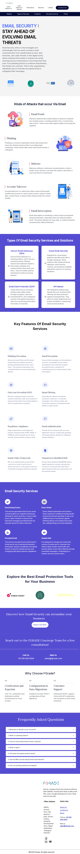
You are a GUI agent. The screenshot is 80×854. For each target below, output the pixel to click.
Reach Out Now (40, 625)
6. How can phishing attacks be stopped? (22, 765)
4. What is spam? (14, 747)
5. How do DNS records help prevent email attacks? (26, 759)
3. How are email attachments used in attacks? (24, 741)
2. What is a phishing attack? (18, 735)
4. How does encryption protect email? (21, 753)
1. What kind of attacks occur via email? (22, 729)
